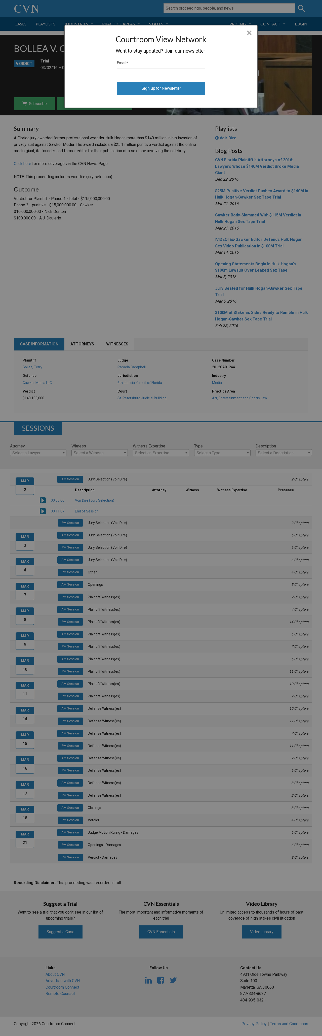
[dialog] (161, 66)
